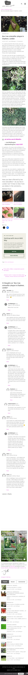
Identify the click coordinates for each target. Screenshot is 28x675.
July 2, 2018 (9, 622)
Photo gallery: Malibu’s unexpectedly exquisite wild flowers (14, 269)
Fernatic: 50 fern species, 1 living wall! (16, 652)
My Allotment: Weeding (18, 219)
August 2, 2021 (10, 660)
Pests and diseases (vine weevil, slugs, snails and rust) (7, 220)
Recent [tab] (13, 582)
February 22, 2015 (10, 599)
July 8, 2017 (19, 144)
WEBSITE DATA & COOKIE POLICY (14, 670)
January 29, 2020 (10, 589)
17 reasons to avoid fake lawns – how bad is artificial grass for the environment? (16, 628)
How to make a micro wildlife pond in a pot (16, 619)
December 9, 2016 (10, 614)
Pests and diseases (9, 262)
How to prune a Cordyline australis (15, 604)
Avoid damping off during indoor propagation (7, 203)
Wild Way (12, 566)
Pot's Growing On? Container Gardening (15, 593)
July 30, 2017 (5, 41)
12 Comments (20, 41)
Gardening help (5, 33)
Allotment (9, 608)
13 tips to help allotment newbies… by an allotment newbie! (16, 611)
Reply (7, 300)
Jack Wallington (12, 41)
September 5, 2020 (11, 631)
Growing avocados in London (14, 587)
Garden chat (9, 585)
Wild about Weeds (13, 568)
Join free (14, 251)
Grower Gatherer (4, 568)
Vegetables (15, 585)
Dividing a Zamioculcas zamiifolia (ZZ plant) (16, 597)
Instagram (3, 577)
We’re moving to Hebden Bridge (15, 644)
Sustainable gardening (11, 624)
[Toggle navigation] (25, 3)
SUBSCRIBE (21, 673)
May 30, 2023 (9, 639)
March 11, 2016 (10, 653)
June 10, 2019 (9, 606)
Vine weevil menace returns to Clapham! (18, 203)
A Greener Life (22, 568)
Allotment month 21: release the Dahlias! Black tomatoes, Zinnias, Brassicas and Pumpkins (14, 275)
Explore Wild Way (14, 255)
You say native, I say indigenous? (15, 658)
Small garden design (11, 594)
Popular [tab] (5, 582)
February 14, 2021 (10, 645)
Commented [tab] (21, 582)
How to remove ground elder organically (14, 637)
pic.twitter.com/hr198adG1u (13, 139)
